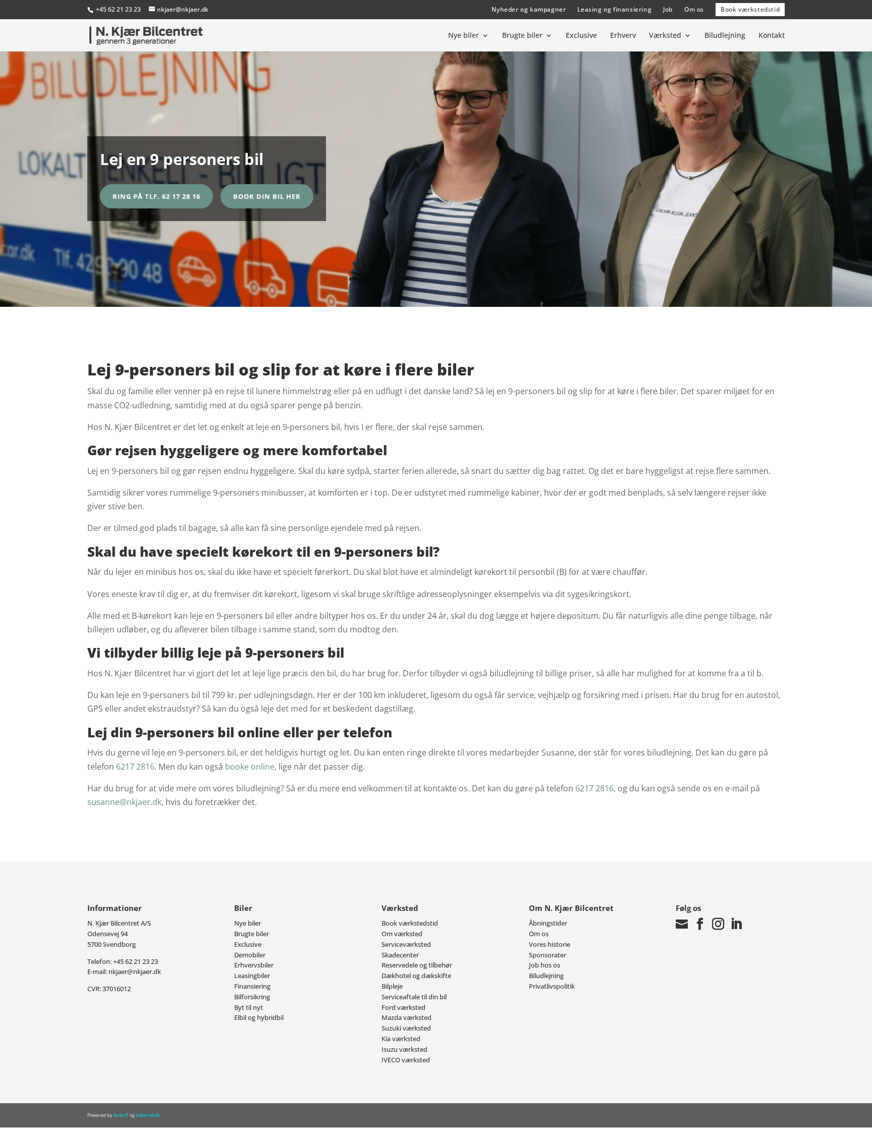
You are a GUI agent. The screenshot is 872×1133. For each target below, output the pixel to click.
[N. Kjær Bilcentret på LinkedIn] (736, 924)
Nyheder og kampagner (529, 9)
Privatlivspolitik (552, 986)
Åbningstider (548, 923)
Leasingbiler (252, 975)
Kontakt (771, 36)
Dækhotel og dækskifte (416, 975)
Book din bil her (267, 196)
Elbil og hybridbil (259, 1017)
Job (668, 9)
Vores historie (549, 944)
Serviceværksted (406, 944)
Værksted (665, 36)
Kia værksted (401, 1038)
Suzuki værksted (406, 1028)
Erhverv (623, 36)
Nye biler (463, 36)
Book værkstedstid (750, 9)
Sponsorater (547, 954)
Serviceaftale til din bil (414, 996)
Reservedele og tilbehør (417, 964)
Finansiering (252, 986)
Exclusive (581, 36)
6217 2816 (134, 766)
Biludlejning (724, 36)
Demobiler (249, 954)
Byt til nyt (248, 1007)
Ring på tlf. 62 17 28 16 (156, 196)
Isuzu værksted (404, 1049)
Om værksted (402, 933)
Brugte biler (522, 36)
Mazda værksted (406, 1017)
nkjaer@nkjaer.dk (134, 971)
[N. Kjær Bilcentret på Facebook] (700, 924)
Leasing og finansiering (614, 9)
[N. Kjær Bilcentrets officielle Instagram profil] (718, 924)
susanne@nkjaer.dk (124, 801)
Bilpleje (392, 986)
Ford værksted (403, 1007)
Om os (694, 9)
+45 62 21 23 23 (118, 9)
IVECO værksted (406, 1059)
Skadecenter (400, 954)
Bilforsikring (252, 996)
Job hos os (544, 964)
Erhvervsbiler (254, 964)
